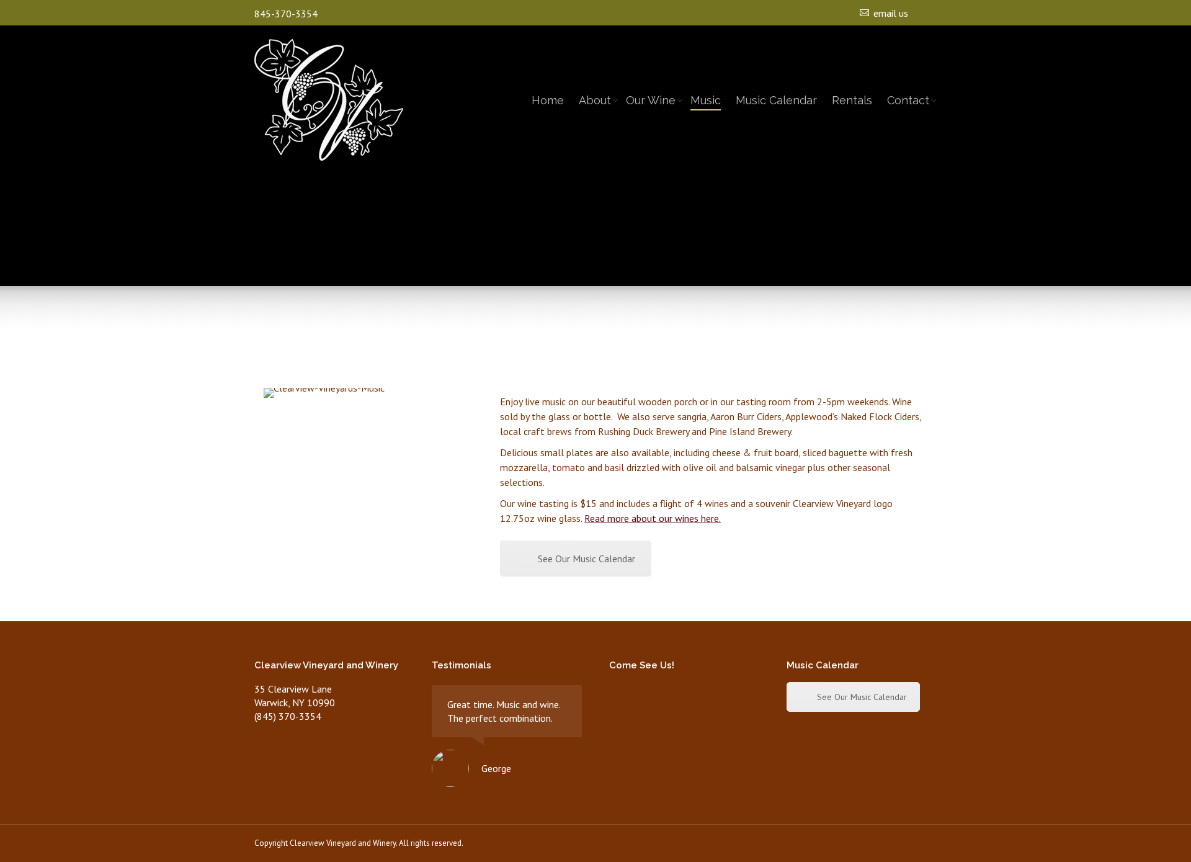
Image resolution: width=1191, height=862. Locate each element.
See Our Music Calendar (586, 558)
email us (890, 13)
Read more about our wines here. (652, 518)
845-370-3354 (286, 13)
